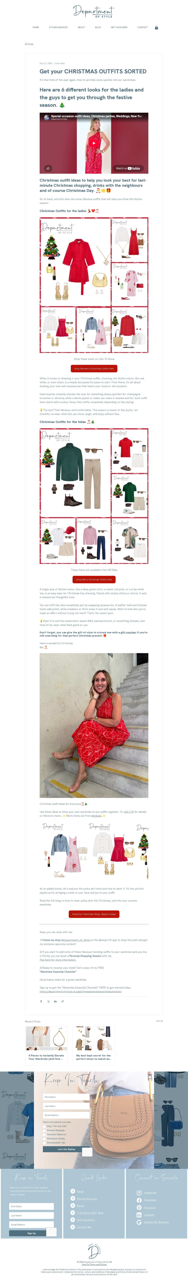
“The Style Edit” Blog (90, 1212)
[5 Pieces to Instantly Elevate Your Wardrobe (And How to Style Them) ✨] (46, 1038)
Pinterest (149, 1207)
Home (80, 1191)
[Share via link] (62, 1001)
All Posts (29, 44)
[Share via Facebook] (41, 1001)
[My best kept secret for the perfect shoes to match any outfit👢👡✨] (94, 1038)
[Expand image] (84, 825)
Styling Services (87, 1198)
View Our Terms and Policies (94, 1264)
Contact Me (84, 1227)
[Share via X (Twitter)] (48, 1001)
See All (159, 1021)
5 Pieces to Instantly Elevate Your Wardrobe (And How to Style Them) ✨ (46, 1057)
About (80, 1205)
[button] (58, 27)
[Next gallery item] (145, 852)
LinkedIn (149, 1214)
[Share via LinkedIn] (55, 1001)
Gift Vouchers (85, 1219)
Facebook (150, 1200)
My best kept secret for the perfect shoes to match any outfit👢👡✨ (93, 1057)
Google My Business (156, 1222)
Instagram (150, 1192)
